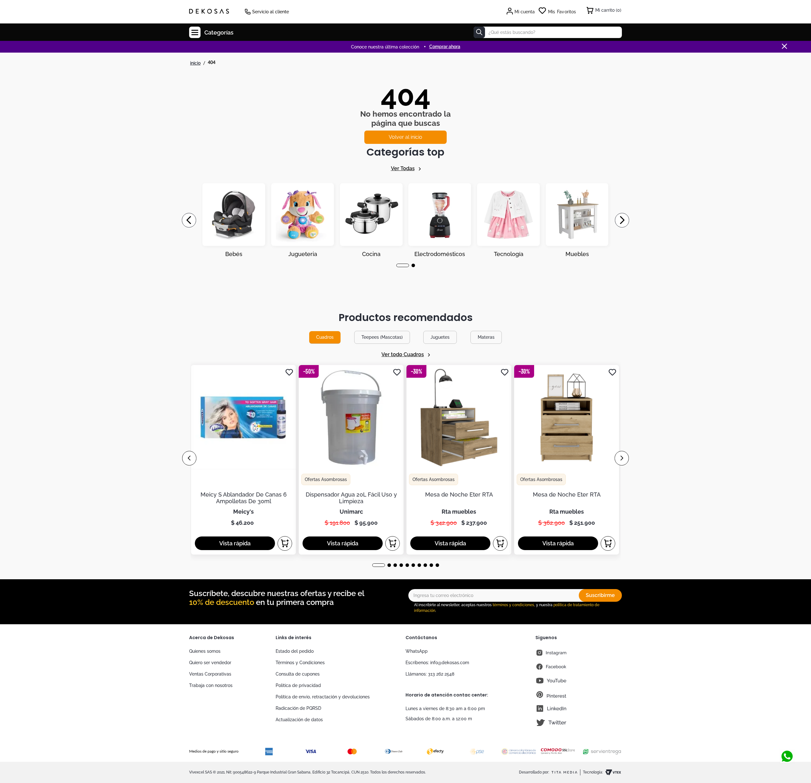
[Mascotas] (302, 220)
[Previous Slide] (189, 220)
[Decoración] (233, 220)
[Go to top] (787, 735)
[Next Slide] (622, 220)
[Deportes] (439, 220)
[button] (398, 265)
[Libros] (577, 220)
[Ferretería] (508, 220)
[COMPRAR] (285, 543)
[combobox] (548, 32)
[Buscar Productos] (479, 32)
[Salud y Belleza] (371, 220)
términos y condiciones (513, 605)
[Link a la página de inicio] (195, 63)
